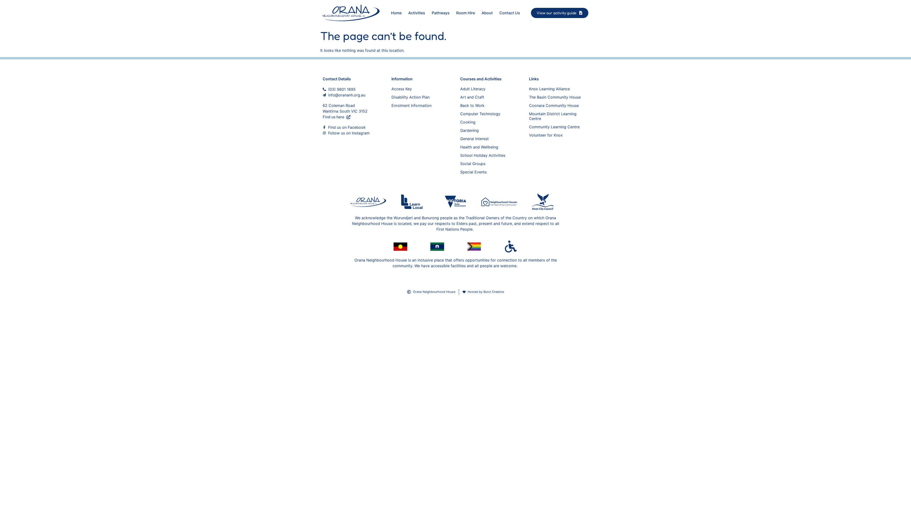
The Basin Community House (555, 97)
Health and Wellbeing (479, 147)
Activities (416, 12)
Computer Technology (480, 113)
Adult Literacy (472, 88)
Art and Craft (472, 97)
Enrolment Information (411, 105)
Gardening (469, 130)
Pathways (441, 12)
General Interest (474, 138)
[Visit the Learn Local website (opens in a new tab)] (412, 202)
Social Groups (472, 163)
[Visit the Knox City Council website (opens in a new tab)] (542, 201)
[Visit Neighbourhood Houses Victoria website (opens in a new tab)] (499, 202)
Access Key (401, 88)
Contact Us (509, 12)
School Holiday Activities (482, 155)
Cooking (467, 122)
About (487, 12)
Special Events (473, 172)
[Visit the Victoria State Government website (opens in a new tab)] (455, 202)
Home (396, 12)
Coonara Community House (554, 105)
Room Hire (465, 12)
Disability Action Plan (410, 97)
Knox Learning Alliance (549, 88)
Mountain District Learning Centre (552, 116)
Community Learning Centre (554, 126)
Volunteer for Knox (546, 135)
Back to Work (472, 105)
